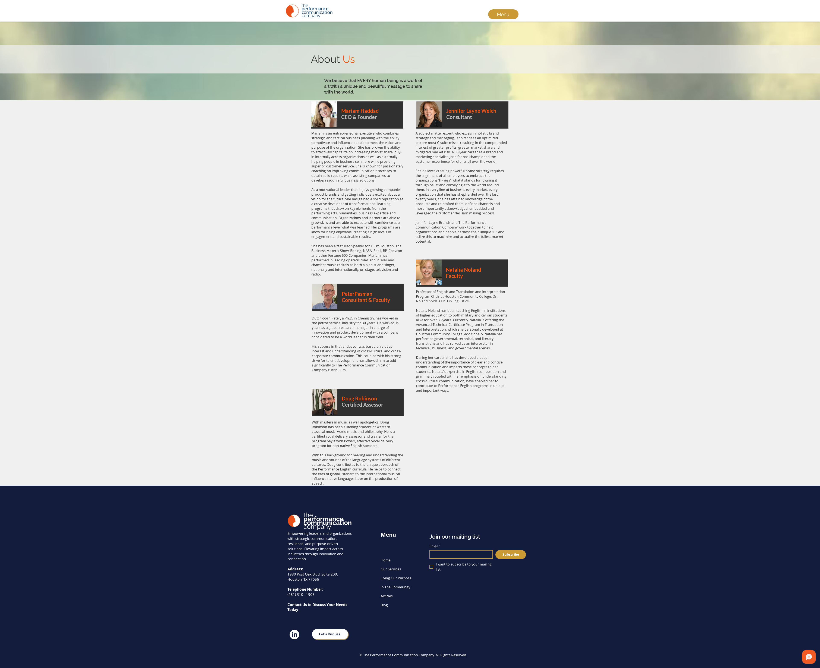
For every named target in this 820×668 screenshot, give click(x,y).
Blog (384, 605)
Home (386, 560)
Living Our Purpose (396, 578)
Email (434, 546)
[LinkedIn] (294, 634)
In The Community (395, 587)
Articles (387, 596)
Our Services (391, 569)
